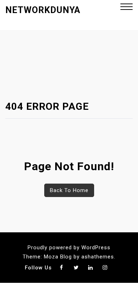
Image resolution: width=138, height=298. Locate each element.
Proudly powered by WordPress (69, 247)
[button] (126, 7)
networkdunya (42, 10)
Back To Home (69, 190)
